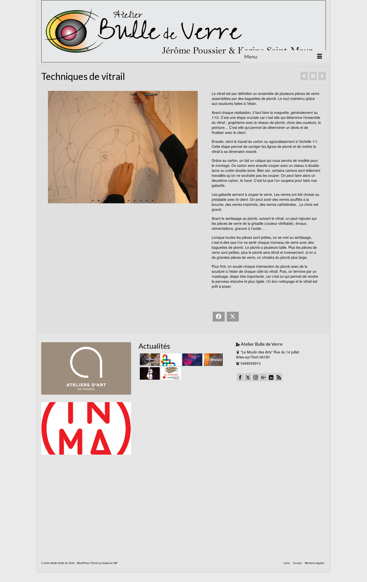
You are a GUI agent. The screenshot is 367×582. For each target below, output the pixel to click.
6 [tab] (122, 200)
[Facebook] (240, 377)
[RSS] (278, 377)
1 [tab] (92, 200)
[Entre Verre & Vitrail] (149, 359)
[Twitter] (247, 377)
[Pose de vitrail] (322, 76)
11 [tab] (152, 200)
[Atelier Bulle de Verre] (183, 31)
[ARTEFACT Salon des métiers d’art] (212, 359)
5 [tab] (116, 200)
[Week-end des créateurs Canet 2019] (170, 373)
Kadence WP (110, 563)
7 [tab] (128, 200)
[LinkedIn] (271, 377)
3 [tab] (104, 200)
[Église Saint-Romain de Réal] (149, 373)
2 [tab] (98, 200)
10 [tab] (146, 200)
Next (198, 147)
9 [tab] (140, 200)
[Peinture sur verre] (304, 76)
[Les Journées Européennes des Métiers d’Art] (191, 359)
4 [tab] (110, 200)
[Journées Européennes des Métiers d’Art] (170, 359)
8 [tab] (134, 200)
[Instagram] (255, 377)
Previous (47, 147)
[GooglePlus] (263, 377)
